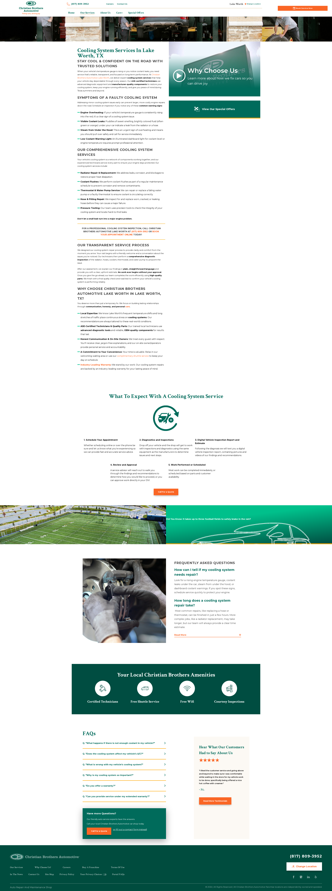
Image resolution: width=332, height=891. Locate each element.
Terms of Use (118, 867)
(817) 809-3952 (80, 4)
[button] (207, 635)
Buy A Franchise (90, 867)
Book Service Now (304, 8)
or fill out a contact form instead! (130, 829)
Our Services (16, 867)
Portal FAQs (118, 874)
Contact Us (122, 4)
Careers (110, 4)
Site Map (49, 874)
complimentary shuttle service (133, 356)
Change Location (254, 4)
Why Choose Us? (43, 867)
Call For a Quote (166, 492)
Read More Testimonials (215, 801)
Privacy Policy (67, 874)
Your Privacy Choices (91, 874)
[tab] (124, 743)
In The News (16, 874)
